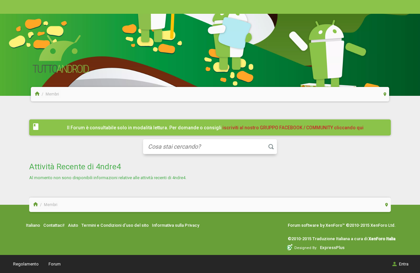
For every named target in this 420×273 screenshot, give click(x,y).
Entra (404, 264)
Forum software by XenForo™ (342, 225)
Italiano (33, 225)
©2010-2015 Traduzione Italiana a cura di (341, 238)
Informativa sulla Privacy (175, 225)
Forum (55, 264)
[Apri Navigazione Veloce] (385, 94)
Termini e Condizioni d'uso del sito (115, 225)
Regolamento (26, 264)
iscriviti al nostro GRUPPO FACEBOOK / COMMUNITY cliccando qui (293, 127)
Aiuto (73, 225)
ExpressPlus (332, 247)
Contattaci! (54, 225)
